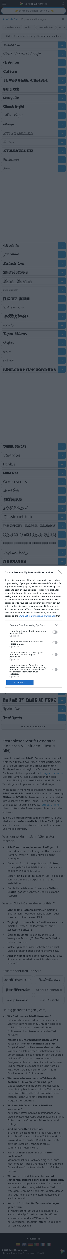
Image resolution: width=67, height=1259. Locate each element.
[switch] (55, 632)
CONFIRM (20, 682)
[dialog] (33, 629)
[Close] (61, 573)
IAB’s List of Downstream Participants (37, 616)
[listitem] (33, 625)
